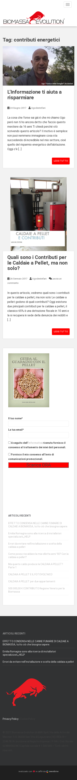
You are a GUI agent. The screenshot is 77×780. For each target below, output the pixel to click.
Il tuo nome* (15, 418)
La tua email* (16, 429)
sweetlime (53, 771)
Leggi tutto (61, 161)
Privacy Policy (10, 718)
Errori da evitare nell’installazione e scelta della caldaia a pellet (38, 661)
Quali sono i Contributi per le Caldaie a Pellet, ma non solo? (37, 262)
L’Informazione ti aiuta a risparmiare (34, 94)
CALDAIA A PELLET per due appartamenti (31, 581)
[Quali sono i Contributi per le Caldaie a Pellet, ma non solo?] (38, 214)
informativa (35, 442)
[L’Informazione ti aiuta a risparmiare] (38, 66)
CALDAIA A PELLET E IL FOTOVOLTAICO (30, 574)
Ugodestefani (38, 108)
